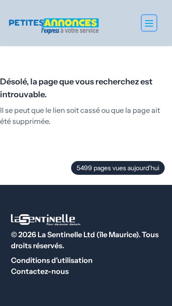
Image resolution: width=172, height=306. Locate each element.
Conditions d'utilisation (52, 260)
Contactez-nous (40, 271)
